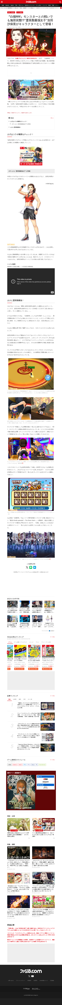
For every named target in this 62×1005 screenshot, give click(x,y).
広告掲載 (52, 980)
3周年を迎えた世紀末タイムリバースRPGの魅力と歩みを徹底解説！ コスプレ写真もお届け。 (18, 834)
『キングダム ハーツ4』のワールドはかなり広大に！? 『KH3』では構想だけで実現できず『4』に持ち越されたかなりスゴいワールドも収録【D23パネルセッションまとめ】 (18, 913)
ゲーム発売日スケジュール (16, 760)
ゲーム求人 (38, 5)
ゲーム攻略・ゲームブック (20, 642)
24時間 (14, 699)
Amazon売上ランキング (15, 637)
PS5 (16, 5)
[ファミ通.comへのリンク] (31, 2)
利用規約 (29, 980)
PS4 (29, 764)
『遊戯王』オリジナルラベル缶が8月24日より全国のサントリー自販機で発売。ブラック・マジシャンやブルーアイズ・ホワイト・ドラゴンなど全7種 (28, 705)
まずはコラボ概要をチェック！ (18, 121)
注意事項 (35, 980)
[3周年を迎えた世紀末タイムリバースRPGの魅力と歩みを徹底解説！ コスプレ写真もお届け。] (18, 824)
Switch (12, 5)
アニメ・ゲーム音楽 (46, 642)
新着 (3, 5)
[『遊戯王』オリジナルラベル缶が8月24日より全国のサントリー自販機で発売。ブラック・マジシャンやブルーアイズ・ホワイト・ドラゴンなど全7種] (48, 706)
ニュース (45, 5)
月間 (24, 699)
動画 (49, 5)
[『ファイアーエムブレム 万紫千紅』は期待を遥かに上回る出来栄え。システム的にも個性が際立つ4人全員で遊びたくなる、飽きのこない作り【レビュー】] (43, 878)
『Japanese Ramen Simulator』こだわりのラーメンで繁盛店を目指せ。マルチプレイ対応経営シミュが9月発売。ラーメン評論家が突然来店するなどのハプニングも (28, 747)
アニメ (37, 642)
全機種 (9, 764)
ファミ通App (30, 8)
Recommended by (45, 630)
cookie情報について (44, 980)
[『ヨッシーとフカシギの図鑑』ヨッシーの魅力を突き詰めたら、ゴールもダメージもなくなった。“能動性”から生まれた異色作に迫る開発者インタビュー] (43, 901)
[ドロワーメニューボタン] (2, 2)
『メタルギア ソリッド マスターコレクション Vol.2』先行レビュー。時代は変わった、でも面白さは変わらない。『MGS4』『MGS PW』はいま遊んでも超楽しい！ (18, 864)
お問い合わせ (11, 980)
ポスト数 (30, 699)
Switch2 (7, 5)
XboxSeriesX (42, 764)
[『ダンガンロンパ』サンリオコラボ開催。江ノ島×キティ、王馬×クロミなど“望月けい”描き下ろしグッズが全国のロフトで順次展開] (48, 737)
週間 (20, 699)
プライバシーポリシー (20, 980)
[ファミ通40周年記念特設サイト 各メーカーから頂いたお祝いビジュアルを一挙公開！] (43, 824)
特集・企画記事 (56, 5)
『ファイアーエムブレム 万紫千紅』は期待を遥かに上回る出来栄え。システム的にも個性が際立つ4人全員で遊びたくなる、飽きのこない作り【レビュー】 (43, 888)
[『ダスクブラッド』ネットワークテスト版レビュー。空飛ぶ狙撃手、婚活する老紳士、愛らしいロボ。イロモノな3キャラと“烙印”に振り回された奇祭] (43, 852)
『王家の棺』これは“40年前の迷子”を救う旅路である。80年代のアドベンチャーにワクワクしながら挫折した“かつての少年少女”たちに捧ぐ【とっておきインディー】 (31, 929)
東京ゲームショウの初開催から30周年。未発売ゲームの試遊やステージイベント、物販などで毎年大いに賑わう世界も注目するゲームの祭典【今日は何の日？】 (31, 940)
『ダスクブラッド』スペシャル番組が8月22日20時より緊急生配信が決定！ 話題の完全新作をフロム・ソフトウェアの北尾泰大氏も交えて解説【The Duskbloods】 (28, 726)
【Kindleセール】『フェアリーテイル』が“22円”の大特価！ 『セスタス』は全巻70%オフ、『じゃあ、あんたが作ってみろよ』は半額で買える (18, 888)
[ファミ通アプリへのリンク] (26, 988)
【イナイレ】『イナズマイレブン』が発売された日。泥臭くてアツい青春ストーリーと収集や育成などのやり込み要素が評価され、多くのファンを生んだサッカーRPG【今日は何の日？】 (31, 935)
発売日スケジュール (29, 5)
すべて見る (52, 636)
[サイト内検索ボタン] (60, 2)
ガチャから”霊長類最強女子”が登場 (21, 124)
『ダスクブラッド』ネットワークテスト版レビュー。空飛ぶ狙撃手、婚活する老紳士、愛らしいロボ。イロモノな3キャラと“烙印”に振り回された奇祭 (43, 863)
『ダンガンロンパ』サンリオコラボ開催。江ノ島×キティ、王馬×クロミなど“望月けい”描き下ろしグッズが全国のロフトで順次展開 (28, 735)
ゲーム (10, 642)
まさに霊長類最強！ (15, 127)
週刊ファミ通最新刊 (14, 773)
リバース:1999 (14, 830)
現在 (9, 699)
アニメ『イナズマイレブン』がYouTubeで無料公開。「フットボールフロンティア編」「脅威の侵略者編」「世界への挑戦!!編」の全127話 (28, 714)
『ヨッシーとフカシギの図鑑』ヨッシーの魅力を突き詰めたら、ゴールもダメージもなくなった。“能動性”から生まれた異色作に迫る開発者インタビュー (43, 912)
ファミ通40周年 (39, 830)
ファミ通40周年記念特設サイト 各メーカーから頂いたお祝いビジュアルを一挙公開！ (43, 834)
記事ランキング (12, 696)
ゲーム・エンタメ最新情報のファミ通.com (9, 8)
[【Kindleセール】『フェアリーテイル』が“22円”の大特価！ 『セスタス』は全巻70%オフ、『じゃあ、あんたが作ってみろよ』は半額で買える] (18, 878)
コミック (31, 642)
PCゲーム (21, 5)
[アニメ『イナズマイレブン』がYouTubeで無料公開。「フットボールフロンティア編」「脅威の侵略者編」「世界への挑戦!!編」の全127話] (48, 716)
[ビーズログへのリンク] (36, 988)
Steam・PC (34, 764)
